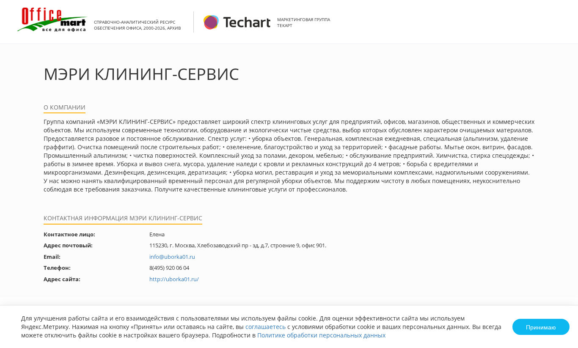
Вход (558, 26)
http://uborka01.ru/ (174, 279)
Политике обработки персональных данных (321, 335)
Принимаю (541, 327)
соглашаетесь (265, 327)
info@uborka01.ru (172, 256)
